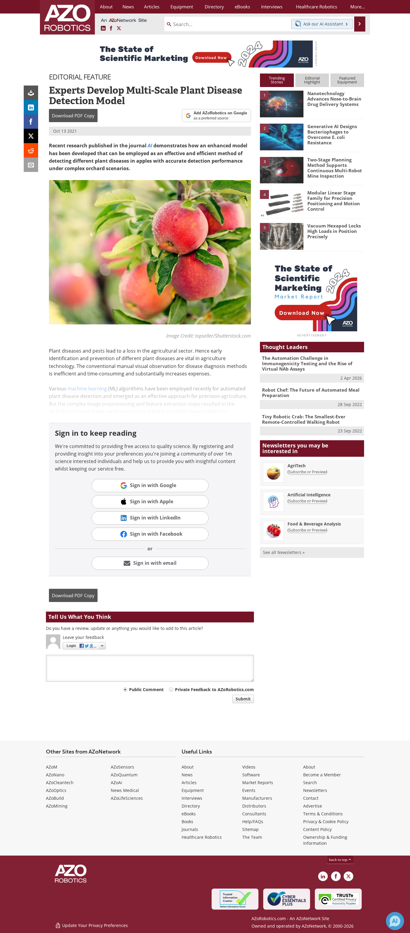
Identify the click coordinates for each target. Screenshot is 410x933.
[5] (281, 236)
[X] (31, 136)
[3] (281, 169)
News (187, 775)
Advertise (312, 806)
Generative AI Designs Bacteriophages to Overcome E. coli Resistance (332, 134)
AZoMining (57, 806)
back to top (338, 859)
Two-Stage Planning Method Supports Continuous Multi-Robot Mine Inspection (334, 168)
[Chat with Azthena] (395, 921)
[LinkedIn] (31, 107)
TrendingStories (277, 80)
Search (310, 782)
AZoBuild (55, 798)
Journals (190, 829)
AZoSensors (122, 767)
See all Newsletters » (284, 552)
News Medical (125, 790)
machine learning (87, 388)
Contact (310, 798)
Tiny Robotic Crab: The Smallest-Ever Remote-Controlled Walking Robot (303, 419)
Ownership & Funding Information (325, 840)
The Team (252, 837)
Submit (243, 699)
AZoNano (55, 775)
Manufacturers (257, 798)
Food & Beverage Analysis (314, 524)
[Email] (31, 165)
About (188, 767)
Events (248, 790)
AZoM (51, 767)
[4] (281, 203)
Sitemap (250, 829)
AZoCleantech (60, 782)
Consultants (254, 814)
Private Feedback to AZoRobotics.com (214, 689)
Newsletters (315, 790)
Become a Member (322, 775)
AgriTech (297, 465)
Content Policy (317, 829)
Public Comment (146, 689)
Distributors (254, 806)
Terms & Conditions (323, 814)
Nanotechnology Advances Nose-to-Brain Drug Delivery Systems (334, 98)
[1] (281, 103)
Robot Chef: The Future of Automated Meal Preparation (311, 392)
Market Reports (257, 782)
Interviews (192, 798)
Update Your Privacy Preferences (94, 925)
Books (187, 821)
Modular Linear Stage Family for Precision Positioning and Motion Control (333, 201)
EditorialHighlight (312, 80)
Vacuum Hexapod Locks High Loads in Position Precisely (334, 231)
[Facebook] (31, 121)
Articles (189, 782)
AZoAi (116, 782)
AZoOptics (56, 790)
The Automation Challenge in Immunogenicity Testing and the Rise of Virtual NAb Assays (307, 363)
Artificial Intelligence (309, 495)
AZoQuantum (124, 775)
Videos (248, 767)
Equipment (193, 790)
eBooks (189, 814)
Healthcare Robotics (202, 837)
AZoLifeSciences (127, 798)
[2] (281, 136)
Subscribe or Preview (307, 471)
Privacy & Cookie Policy (325, 821)
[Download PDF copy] (31, 93)
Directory (191, 806)
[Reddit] (31, 150)
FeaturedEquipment (347, 80)
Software (251, 775)
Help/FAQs (252, 821)
